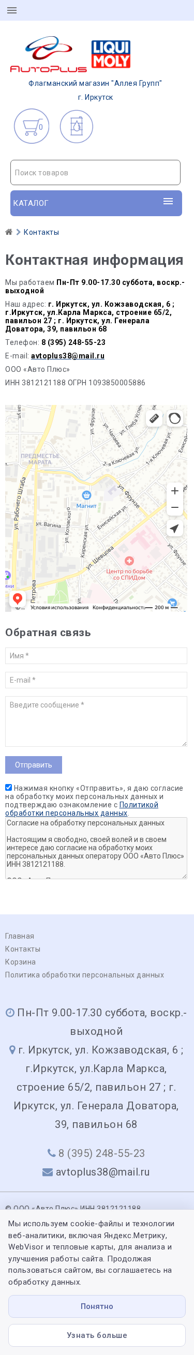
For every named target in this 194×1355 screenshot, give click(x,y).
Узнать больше (97, 1335)
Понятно (97, 1306)
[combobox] (95, 172)
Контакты (22, 949)
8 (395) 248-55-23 (101, 1153)
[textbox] (95, 172)
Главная (20, 936)
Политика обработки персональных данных (84, 975)
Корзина (20, 962)
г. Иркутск (95, 90)
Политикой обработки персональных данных (81, 809)
